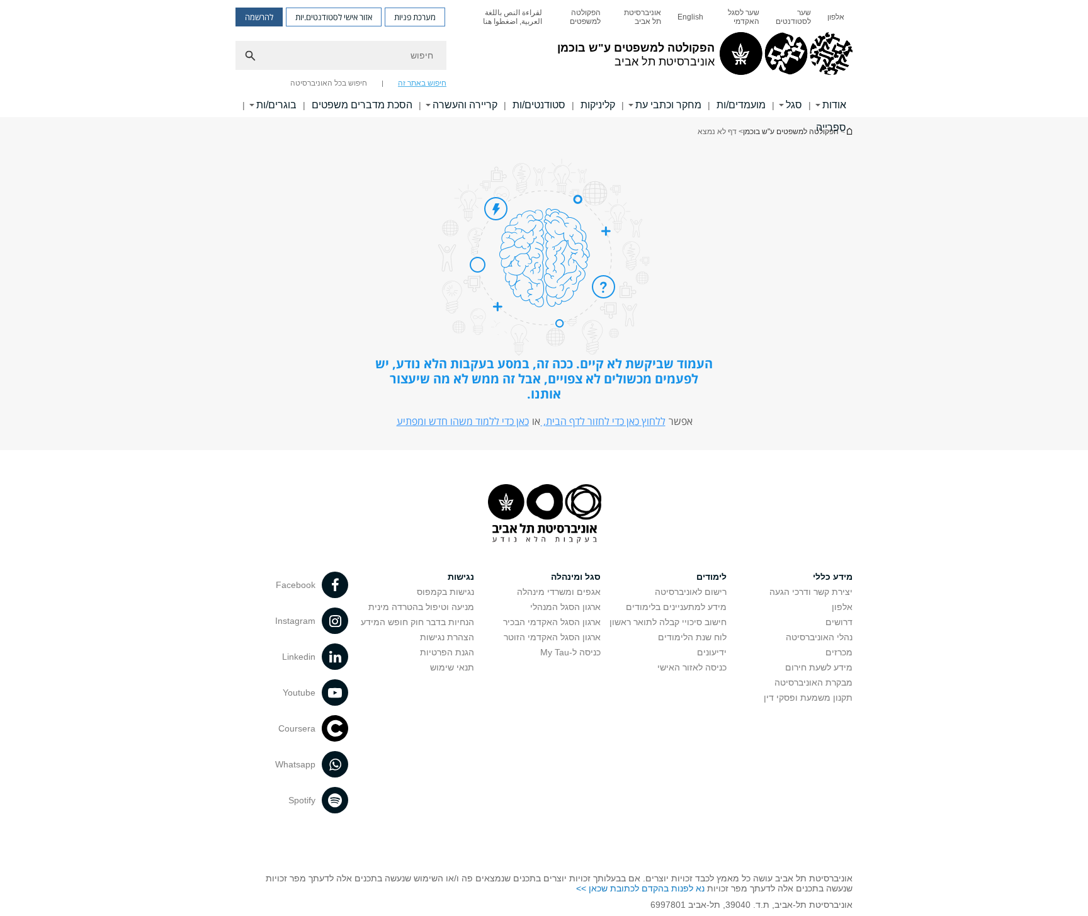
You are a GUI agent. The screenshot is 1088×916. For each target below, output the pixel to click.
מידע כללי (833, 577)
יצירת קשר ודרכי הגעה (811, 592)
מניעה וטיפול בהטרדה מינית (421, 607)
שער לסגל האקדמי (743, 17)
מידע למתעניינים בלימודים (676, 607)
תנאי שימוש (452, 667)
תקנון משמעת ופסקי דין (808, 698)
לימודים (711, 577)
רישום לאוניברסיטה (691, 592)
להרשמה (259, 17)
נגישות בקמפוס (445, 592)
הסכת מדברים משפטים (362, 104)
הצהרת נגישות (447, 637)
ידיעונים (712, 652)
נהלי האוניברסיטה (819, 637)
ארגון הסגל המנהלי (565, 607)
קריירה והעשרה (465, 104)
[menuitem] (836, 17)
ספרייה (831, 127)
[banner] (544, 58)
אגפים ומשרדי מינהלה (559, 592)
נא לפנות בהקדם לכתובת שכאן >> (640, 888)
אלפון (835, 17)
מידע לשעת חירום (819, 667)
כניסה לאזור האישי (692, 667)
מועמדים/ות (741, 104)
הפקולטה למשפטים (585, 17)
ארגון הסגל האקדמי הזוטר (552, 637)
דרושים (839, 622)
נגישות (461, 577)
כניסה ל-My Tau (570, 652)
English (690, 17)
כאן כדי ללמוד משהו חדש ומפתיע (463, 421)
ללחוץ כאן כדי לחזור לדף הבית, (603, 421)
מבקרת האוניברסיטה (813, 682)
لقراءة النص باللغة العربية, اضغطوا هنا (512, 17)
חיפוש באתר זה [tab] (422, 83)
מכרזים (839, 652)
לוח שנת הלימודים (692, 637)
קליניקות (598, 104)
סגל (794, 104)
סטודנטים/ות (539, 104)
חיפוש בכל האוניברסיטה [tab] (328, 83)
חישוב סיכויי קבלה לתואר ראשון (668, 622)
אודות (834, 104)
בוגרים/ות (276, 104)
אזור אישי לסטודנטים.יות (333, 17)
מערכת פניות (415, 17)
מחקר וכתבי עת (668, 104)
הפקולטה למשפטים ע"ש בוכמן (791, 131)
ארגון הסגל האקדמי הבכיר (552, 622)
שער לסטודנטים (793, 17)
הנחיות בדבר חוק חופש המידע (417, 622)
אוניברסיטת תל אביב (642, 17)
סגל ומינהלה (576, 577)
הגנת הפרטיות (447, 652)
